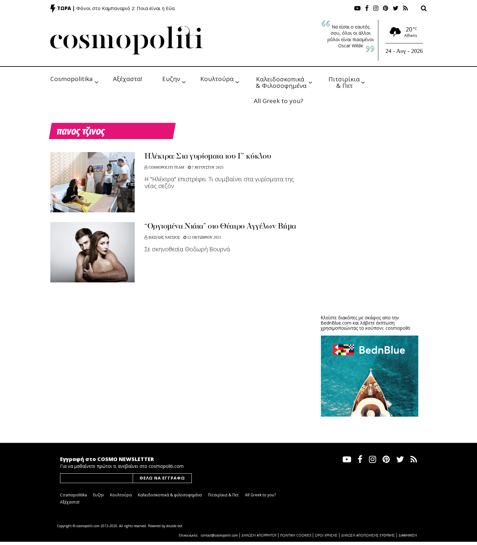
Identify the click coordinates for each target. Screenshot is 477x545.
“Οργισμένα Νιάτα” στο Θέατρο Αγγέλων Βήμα (220, 227)
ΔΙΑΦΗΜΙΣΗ (407, 535)
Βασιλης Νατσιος (164, 237)
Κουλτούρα (217, 79)
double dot (174, 526)
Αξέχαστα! (127, 79)
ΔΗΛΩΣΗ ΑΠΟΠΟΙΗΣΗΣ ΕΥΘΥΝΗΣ (368, 535)
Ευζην (171, 79)
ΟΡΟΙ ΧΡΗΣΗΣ (326, 535)
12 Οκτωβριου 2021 (203, 237)
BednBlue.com (336, 323)
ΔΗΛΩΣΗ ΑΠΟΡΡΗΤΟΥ (258, 535)
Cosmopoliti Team (166, 167)
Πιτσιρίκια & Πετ (344, 82)
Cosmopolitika (71, 79)
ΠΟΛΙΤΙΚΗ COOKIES (295, 535)
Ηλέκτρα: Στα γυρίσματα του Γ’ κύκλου (207, 156)
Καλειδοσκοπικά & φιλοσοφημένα (170, 495)
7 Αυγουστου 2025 (207, 167)
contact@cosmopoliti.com (219, 535)
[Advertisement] (369, 259)
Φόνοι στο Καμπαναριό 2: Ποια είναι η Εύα (125, 8)
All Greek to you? (278, 101)
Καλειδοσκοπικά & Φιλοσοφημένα (281, 82)
